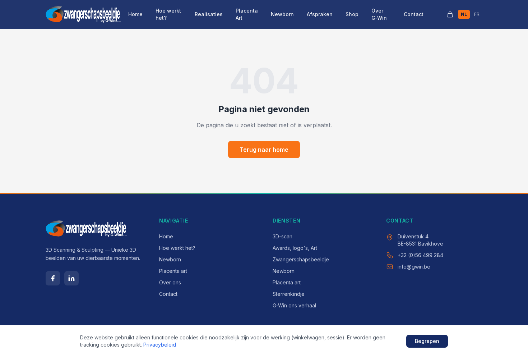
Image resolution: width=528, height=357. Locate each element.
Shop (352, 14)
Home (135, 14)
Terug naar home (264, 149)
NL (464, 14)
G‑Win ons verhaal (294, 305)
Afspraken (320, 14)
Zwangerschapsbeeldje (301, 259)
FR (477, 14)
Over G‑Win (379, 14)
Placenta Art (247, 14)
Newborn (282, 14)
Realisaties (209, 14)
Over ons (170, 282)
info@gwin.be (414, 267)
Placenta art (173, 271)
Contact (413, 14)
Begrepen (427, 341)
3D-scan (282, 236)
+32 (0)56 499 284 (420, 255)
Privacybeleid (159, 345)
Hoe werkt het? (168, 14)
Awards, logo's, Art (295, 248)
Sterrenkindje (289, 294)
